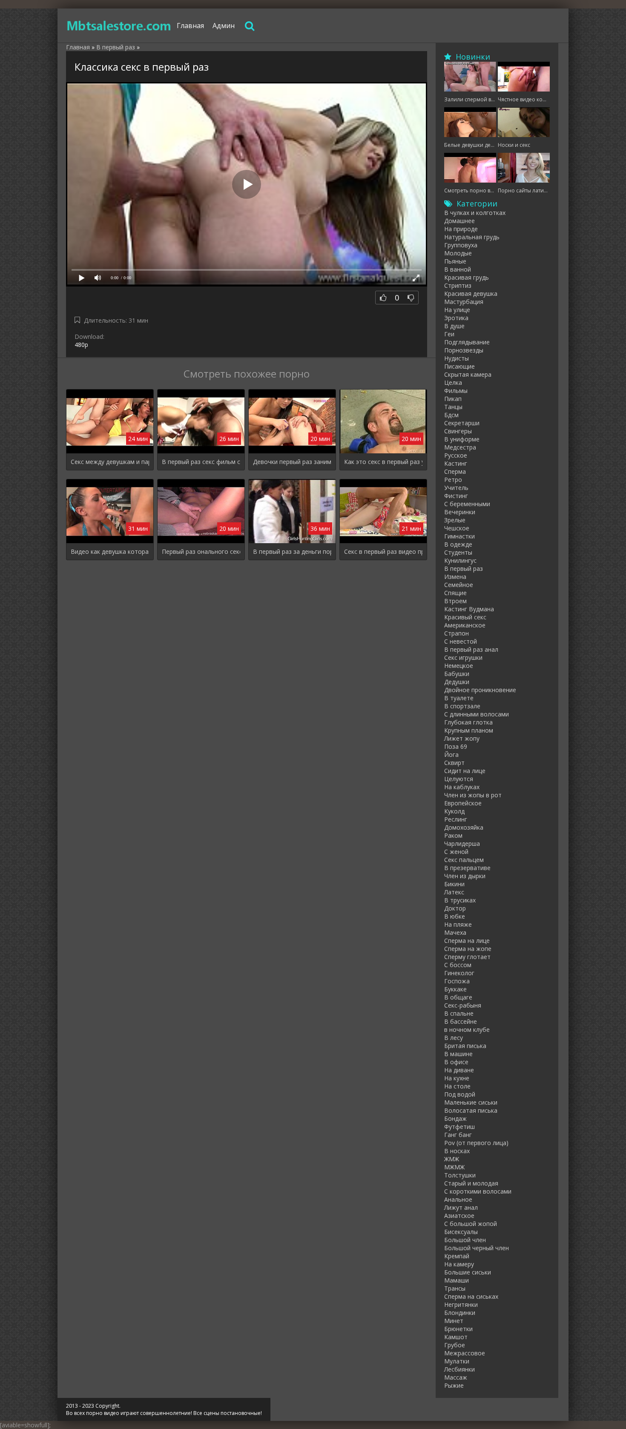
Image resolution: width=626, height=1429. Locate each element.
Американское (464, 625)
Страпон (456, 633)
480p (81, 345)
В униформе (462, 439)
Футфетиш (459, 1127)
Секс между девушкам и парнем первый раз (110, 462)
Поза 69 (455, 746)
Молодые (458, 253)
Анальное (458, 1199)
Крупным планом (468, 730)
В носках (457, 1151)
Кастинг (455, 463)
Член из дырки (464, 876)
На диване (459, 1070)
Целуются (458, 779)
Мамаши (456, 1280)
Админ (223, 25)
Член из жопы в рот (473, 795)
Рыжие (454, 1385)
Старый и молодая (471, 1183)
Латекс (454, 892)
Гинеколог (459, 973)
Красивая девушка (470, 293)
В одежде (458, 544)
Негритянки (461, 1304)
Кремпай (456, 1256)
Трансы (454, 1288)
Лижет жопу (462, 738)
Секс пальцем (464, 860)
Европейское (463, 803)
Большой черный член (476, 1248)
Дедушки (456, 682)
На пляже (458, 924)
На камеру (459, 1264)
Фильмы (456, 391)
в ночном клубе (467, 1029)
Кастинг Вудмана (469, 609)
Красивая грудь (466, 277)
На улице (457, 310)
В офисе (456, 1062)
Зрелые (454, 520)
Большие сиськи (467, 1272)
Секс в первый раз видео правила (383, 551)
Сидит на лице (464, 771)
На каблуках (462, 787)
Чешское (456, 528)
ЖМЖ (451, 1159)
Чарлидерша (462, 843)
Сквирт (454, 763)
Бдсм (451, 415)
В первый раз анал (471, 649)
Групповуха (460, 245)
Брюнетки (458, 1329)
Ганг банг (458, 1135)
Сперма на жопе (467, 949)
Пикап (453, 399)
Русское (455, 455)
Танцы (453, 407)
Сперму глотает (467, 957)
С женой (456, 852)
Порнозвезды (463, 350)
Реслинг (455, 819)
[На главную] (119, 25)
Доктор (455, 908)
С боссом (457, 965)
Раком (453, 835)
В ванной (457, 269)
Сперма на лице (467, 940)
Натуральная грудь (472, 237)
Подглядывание (467, 342)
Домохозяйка (463, 827)
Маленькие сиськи (470, 1102)
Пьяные (455, 261)
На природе (461, 229)
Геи (449, 334)
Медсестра (460, 447)
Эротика (456, 318)
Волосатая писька (470, 1110)
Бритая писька (465, 1046)
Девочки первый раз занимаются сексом (292, 462)
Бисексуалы (461, 1232)
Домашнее (459, 221)
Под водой (459, 1094)
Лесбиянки (459, 1369)
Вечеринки (459, 512)
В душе (454, 326)
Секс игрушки (463, 657)
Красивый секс (465, 617)
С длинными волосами (476, 714)
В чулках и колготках (474, 213)
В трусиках (460, 900)
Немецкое (458, 666)
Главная (190, 25)
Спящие (455, 593)
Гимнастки (459, 536)
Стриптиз (457, 285)
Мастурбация (463, 302)
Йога (451, 754)
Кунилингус (460, 560)
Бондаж (455, 1118)
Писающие (459, 366)
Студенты (458, 552)
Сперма (455, 471)
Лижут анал (461, 1207)
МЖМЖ (454, 1167)
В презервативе (467, 868)
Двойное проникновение (480, 690)
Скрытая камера (467, 374)
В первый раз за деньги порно (292, 551)
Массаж (455, 1377)
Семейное (458, 585)
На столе (457, 1086)
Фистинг (456, 496)
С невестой (460, 641)
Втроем (455, 601)
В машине (458, 1054)
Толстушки (460, 1175)
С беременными (467, 504)
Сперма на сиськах (471, 1296)
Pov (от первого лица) (476, 1143)
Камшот (456, 1337)
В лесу (453, 1038)
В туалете (459, 698)
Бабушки (456, 674)
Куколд (454, 811)
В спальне (459, 1013)
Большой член (465, 1240)
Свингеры (458, 431)
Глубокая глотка (468, 722)
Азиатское (459, 1215)
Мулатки (456, 1361)
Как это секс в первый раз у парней (383, 462)
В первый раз (463, 568)
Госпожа (457, 981)
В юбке (454, 916)
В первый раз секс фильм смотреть (201, 462)
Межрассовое (464, 1353)
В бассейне (460, 1021)
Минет (453, 1321)
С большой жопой (470, 1224)
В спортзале (462, 706)
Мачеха (455, 932)
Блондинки (459, 1313)
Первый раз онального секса (201, 551)
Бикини (454, 884)
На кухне (456, 1078)
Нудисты (456, 358)
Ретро (453, 479)
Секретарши (462, 423)
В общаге (458, 997)
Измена (455, 577)
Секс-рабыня (462, 1005)
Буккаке (455, 989)
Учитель (456, 488)
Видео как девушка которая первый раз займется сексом (110, 551)
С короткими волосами (477, 1191)
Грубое (454, 1345)
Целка (453, 382)
